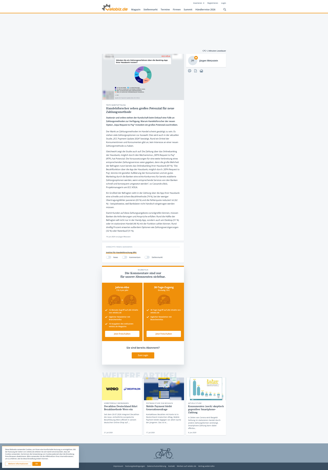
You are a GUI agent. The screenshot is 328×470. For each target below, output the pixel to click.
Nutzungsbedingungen (135, 466)
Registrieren (212, 3)
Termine (165, 9)
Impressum (118, 466)
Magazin (135, 9)
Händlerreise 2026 (205, 9)
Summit (188, 9)
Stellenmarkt (151, 9)
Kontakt (171, 466)
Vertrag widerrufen (206, 466)
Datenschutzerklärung (156, 466)
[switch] (108, 257)
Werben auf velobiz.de (186, 466)
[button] (36, 464)
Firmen (177, 9)
